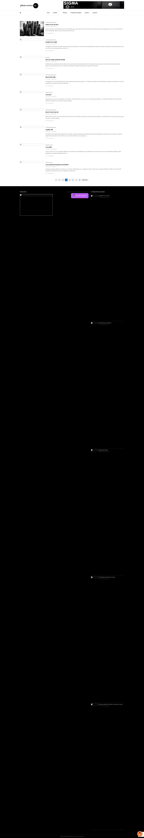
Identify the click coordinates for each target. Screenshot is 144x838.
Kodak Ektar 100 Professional (107, 577)
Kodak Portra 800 (51, 42)
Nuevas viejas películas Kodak (55, 59)
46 (79, 180)
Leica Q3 (48, 94)
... (56, 180)
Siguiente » (85, 180)
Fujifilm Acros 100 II (104, 195)
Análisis (55, 12)
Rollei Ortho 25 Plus (52, 24)
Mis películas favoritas (105, 322)
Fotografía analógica (75, 12)
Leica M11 (49, 147)
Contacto (94, 12)
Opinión (87, 12)
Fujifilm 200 (49, 129)
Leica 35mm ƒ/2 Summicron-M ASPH (57, 164)
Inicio (48, 12)
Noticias (65, 12)
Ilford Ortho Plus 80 (52, 112)
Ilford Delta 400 (50, 77)
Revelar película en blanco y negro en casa (110, 704)
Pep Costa (48, 26)
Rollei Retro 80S (103, 450)
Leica (51, 92)
